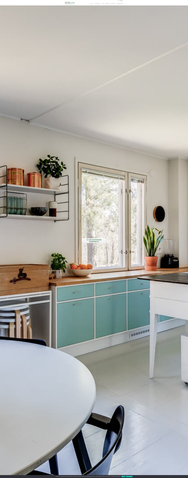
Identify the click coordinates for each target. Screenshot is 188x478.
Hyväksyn (123, 476)
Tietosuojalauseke (129, 476)
